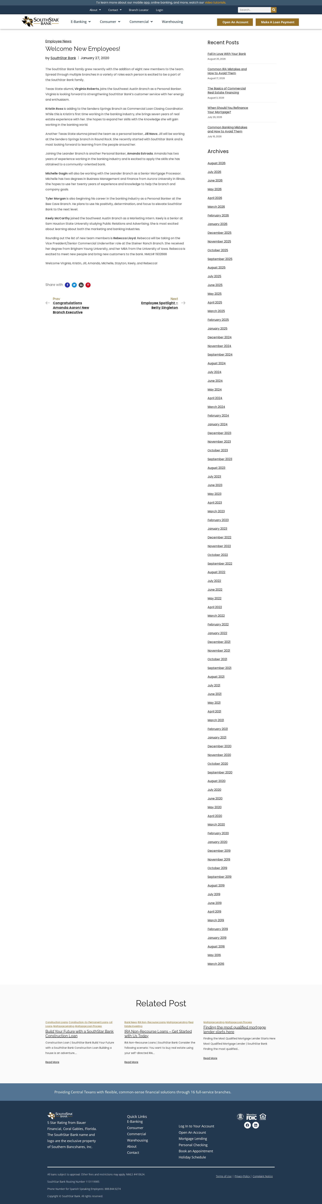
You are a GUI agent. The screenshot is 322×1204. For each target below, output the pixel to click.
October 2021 (217, 659)
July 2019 (214, 894)
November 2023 (219, 441)
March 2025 (216, 311)
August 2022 (216, 572)
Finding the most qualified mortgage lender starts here (234, 1029)
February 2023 (218, 520)
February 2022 (218, 624)
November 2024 (219, 346)
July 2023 (214, 476)
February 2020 (218, 833)
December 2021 (219, 642)
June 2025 (215, 285)
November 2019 (219, 859)
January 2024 (218, 424)
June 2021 (215, 694)
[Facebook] (247, 1125)
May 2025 (215, 294)
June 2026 (215, 180)
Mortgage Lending (63, 1026)
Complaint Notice (263, 1176)
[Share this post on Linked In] (81, 285)
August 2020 (216, 781)
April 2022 (215, 607)
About (93, 10)
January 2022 (217, 633)
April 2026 (215, 198)
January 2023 (217, 528)
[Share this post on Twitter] (74, 285)
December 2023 (219, 433)
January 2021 (217, 737)
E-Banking (79, 21)
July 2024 (214, 372)
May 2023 (214, 494)
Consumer (108, 21)
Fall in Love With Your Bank (227, 54)
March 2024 (216, 407)
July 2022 (214, 581)
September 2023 (220, 459)
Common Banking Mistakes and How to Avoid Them (227, 129)
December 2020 (219, 746)
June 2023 (215, 485)
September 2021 (219, 668)
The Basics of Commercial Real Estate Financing (227, 90)
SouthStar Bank (63, 58)
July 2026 (214, 172)
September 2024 (220, 354)
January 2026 (217, 224)
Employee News (58, 41)
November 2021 (219, 650)
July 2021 (214, 685)
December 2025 (219, 233)
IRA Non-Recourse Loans (152, 1022)
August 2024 (217, 363)
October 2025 (218, 250)
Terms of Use (224, 1176)
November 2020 (219, 755)
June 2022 (215, 589)
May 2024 (215, 389)
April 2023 (215, 502)
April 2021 (214, 711)
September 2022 (220, 563)
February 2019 (218, 929)
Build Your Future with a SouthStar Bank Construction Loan (79, 1033)
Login (159, 10)
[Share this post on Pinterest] (88, 285)
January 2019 (217, 938)
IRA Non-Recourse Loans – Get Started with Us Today (158, 1033)
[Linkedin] (255, 1125)
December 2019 (219, 851)
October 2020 (218, 764)
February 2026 (218, 215)
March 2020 (216, 824)
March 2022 (216, 616)
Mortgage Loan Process (88, 1026)
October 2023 (218, 450)
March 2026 (216, 207)
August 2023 (216, 468)
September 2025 (220, 259)
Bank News (130, 1022)
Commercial (139, 21)
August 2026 (216, 163)
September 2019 (219, 877)
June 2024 (215, 381)
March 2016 (216, 964)
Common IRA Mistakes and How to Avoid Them (227, 71)
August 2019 (216, 885)
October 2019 (217, 868)
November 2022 (219, 546)
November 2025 (219, 241)
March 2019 (216, 920)
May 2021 (214, 703)
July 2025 (214, 276)
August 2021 (216, 677)
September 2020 (220, 772)
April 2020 (215, 816)
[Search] (274, 10)
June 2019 (215, 903)
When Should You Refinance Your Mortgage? (228, 110)
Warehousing (172, 21)
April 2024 (215, 398)
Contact (113, 10)
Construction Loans (56, 1022)
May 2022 (214, 598)
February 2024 (218, 415)
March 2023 (216, 511)
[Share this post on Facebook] (67, 285)
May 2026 (215, 189)
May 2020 (215, 807)
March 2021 (216, 720)
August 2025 (216, 267)
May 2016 (214, 955)
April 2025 (215, 302)
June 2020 (215, 798)
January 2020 (217, 842)
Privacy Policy (242, 1176)
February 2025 (218, 320)
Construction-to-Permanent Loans (88, 1022)
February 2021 (218, 729)
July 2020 (214, 790)
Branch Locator (139, 10)
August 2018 (216, 946)
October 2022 (218, 555)
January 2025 (217, 328)
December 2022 (219, 537)
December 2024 (220, 337)
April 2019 (214, 911)
